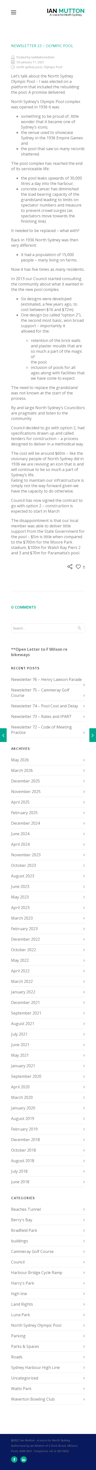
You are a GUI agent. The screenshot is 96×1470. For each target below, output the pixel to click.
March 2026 (22, 770)
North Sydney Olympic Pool (36, 1325)
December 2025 (25, 781)
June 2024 (20, 833)
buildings (19, 1241)
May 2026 (20, 760)
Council (18, 1262)
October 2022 (23, 949)
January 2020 (23, 1108)
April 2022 (20, 971)
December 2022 (25, 939)
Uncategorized (24, 1378)
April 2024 (20, 844)
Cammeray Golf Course (32, 1251)
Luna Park (20, 1314)
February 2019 (24, 1129)
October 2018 (23, 1150)
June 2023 (20, 886)
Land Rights (22, 1304)
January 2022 (23, 992)
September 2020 (26, 1076)
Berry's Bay (21, 1220)
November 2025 (26, 791)
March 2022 (22, 981)
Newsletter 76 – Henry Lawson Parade (46, 679)
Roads (16, 1357)
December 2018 (25, 1139)
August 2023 (22, 876)
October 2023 (23, 865)
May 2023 (20, 897)
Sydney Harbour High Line (35, 1367)
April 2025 (20, 802)
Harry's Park (22, 1283)
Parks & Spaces (25, 1346)
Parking (18, 1336)
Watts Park (21, 1388)
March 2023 (22, 918)
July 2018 (19, 1171)
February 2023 (24, 928)
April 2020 (20, 1087)
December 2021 (25, 1002)
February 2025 (24, 812)
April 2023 (20, 907)
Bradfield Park (24, 1230)
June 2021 (20, 1044)
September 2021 (26, 1013)
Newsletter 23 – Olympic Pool (42, 46)
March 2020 (22, 1097)
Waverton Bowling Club (33, 1399)
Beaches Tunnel (26, 1209)
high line (19, 1293)
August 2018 (22, 1160)
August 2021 (22, 1023)
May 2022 (20, 960)
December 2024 (25, 823)
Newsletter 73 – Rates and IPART (41, 716)
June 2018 (20, 1181)
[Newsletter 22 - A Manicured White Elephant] (3, 735)
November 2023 (26, 855)
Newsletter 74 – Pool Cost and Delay (44, 706)
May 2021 (20, 1055)
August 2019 (22, 1118)
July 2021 (19, 1034)
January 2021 (23, 1065)
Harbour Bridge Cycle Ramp (36, 1272)
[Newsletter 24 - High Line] (92, 735)
